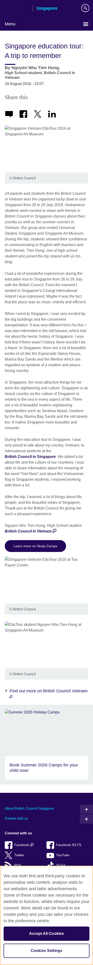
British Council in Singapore (30, 457)
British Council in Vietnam (28, 531)
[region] (46, 915)
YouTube (62, 855)
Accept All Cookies (46, 934)
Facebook (22, 845)
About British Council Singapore (29, 808)
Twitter (19, 855)
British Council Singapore (17, 8)
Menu (10, 24)
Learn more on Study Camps (35, 546)
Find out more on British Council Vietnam (49, 691)
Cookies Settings (46, 951)
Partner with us (16, 818)
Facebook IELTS (68, 845)
